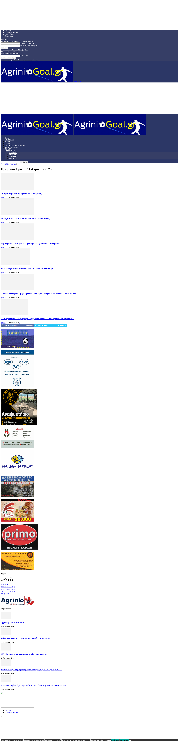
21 (10, 589)
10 (2, 587)
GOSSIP (8, 149)
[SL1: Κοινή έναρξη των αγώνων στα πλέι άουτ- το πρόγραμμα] (15, 264)
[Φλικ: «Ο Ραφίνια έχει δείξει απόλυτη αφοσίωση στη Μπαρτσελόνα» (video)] (6, 681)
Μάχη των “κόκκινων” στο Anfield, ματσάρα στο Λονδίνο (25, 638)
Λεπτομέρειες (124, 740)
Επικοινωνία (9, 36)
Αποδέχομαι (115, 740)
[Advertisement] (89, 98)
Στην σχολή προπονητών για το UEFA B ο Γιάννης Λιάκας (25, 218)
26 (6, 591)
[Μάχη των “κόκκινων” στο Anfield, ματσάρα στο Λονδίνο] (6, 634)
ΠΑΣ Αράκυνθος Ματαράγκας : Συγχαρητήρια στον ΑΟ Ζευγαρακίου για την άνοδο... (37, 319)
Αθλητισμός (13, 155)
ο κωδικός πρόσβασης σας (28, 45)
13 (8, 587)
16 (14, 587)
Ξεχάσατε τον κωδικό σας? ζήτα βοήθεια (14, 50)
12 (6, 587)
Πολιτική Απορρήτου (12, 32)
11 (4, 587)
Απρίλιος (13, 164)
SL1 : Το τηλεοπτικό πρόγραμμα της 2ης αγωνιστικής (24, 654)
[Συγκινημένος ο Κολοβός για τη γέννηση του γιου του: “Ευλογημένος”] (17, 239)
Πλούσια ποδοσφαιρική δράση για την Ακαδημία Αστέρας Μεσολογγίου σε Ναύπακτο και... (40, 293)
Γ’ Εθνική (8, 143)
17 (2, 589)
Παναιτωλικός (9, 140)
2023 (7, 164)
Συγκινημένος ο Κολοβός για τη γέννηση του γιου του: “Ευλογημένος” (30, 243)
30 (14, 591)
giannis (3, 197)
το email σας (24, 55)
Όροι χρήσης (9, 30)
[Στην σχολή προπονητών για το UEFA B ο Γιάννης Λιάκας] (17, 214)
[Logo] (37, 134)
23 (14, 589)
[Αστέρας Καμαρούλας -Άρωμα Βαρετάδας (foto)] (17, 189)
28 (10, 591)
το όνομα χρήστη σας (27, 43)
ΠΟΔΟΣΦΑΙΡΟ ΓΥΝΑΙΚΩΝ (15, 145)
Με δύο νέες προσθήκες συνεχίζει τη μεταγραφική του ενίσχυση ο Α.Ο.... (31, 670)
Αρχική (7, 138)
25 (4, 591)
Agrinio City (13, 158)
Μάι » (8, 593)
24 (2, 591)
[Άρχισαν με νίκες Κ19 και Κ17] (6, 618)
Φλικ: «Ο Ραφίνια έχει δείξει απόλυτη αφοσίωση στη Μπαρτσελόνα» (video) (33, 685)
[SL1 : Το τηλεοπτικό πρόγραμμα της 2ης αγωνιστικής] (6, 650)
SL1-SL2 (8, 141)
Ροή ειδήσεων (9, 34)
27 (8, 591)
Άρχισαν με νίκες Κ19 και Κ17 (14, 622)
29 (12, 591)
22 (12, 589)
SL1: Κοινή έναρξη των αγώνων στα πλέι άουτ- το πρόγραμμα (27, 268)
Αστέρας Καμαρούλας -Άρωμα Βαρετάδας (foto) (21, 193)
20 (8, 589)
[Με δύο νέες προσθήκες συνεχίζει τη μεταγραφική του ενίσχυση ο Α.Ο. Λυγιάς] (6, 666)
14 (10, 587)
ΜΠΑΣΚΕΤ (13, 156)
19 (6, 589)
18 (4, 589)
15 (12, 587)
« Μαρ (3, 593)
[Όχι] (130, 740)
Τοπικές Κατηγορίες (11, 147)
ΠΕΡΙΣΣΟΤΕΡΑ (10, 151)
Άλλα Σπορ (13, 153)
